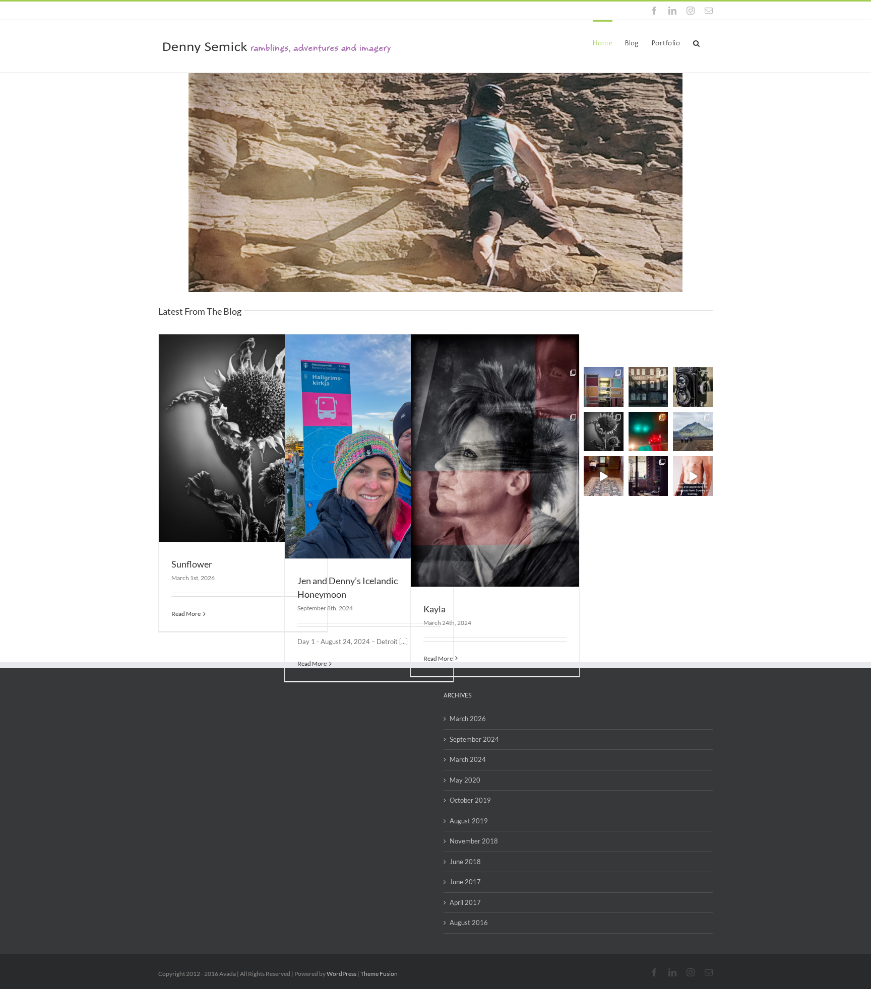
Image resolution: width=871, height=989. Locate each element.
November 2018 (474, 841)
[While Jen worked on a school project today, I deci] (604, 432)
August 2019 (469, 821)
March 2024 (468, 759)
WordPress (341, 973)
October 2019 (470, 800)
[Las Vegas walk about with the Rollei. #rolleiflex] (604, 387)
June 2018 (465, 862)
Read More (186, 613)
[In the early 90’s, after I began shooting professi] (693, 387)
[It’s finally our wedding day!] (604, 476)
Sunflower (191, 564)
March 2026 (468, 719)
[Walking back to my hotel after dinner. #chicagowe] (648, 476)
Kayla (434, 608)
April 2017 (465, 902)
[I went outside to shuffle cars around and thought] (648, 432)
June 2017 (465, 882)
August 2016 (469, 923)
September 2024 (474, 739)
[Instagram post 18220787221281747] (693, 476)
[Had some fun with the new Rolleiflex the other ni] (648, 387)
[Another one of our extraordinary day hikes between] (693, 432)
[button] (696, 42)
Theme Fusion (379, 973)
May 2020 (465, 780)
